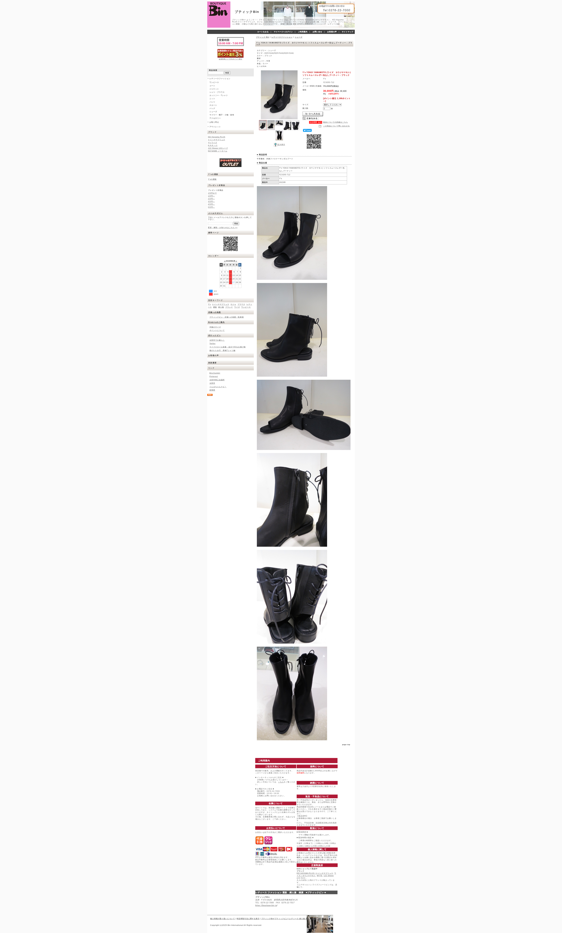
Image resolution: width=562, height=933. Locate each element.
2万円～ (211, 199)
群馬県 (212, 390)
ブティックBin (247, 12)
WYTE (319, 876)
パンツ (212, 102)
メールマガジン (215, 213)
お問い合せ (317, 32)
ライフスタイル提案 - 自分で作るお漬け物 (227, 347)
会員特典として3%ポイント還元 (230, 59)
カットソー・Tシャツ (218, 95)
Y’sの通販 (212, 179)
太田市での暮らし (217, 340)
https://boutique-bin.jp (266, 905)
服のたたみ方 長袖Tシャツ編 (222, 350)
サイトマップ (347, 32)
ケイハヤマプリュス (216, 140)
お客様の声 (332, 32)
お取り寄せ (214, 122)
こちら (281, 782)
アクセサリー (215, 118)
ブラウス (241, 304)
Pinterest (213, 376)
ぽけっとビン (214, 335)
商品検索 (213, 70)
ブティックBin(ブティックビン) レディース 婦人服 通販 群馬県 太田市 (292, 919)
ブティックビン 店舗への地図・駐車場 (226, 317)
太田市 (212, 383)
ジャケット (214, 89)
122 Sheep (329, 876)
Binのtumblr (214, 373)
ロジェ (233, 304)
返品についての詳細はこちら (335, 122)
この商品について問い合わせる (336, 126)
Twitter (212, 344)
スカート (213, 105)
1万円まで (212, 193)
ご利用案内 (302, 32)
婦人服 (221, 307)
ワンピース (214, 82)
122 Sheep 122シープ (218, 148)
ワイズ (237, 307)
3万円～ (211, 201)
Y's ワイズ (212, 143)
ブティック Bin (262, 37)
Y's (209, 304)
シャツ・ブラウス (217, 92)
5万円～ (211, 207)
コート (212, 86)
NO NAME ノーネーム (217, 151)
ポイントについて (217, 330)
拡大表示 (281, 145)
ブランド (229, 307)
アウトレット (215, 127)
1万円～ (211, 196)
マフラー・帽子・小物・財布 (221, 115)
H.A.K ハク (213, 145)
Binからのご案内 (216, 322)
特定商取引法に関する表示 (248, 919)
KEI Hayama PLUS (216, 137)
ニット (212, 99)
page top (346, 744)
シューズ (213, 112)
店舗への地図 (214, 312)
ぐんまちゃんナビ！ (218, 387)
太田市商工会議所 (217, 380)
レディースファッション (219, 79)
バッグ (212, 108)
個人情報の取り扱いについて (222, 919)
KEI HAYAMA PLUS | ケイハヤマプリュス (315, 873)
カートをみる (263, 32)
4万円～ (211, 204)
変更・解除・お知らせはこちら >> (223, 228)
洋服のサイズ (215, 327)
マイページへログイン (283, 32)
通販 (215, 307)
